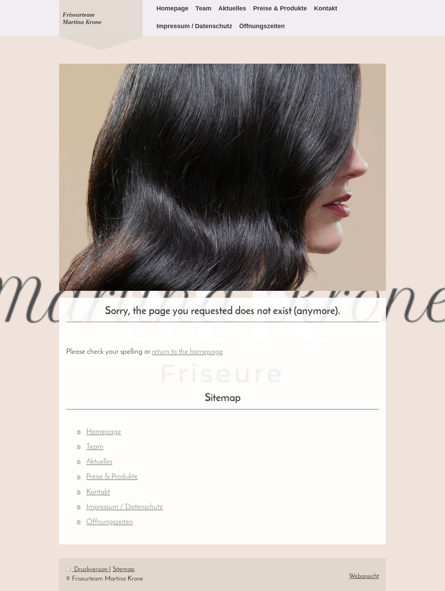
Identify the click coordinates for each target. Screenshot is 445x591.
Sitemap (124, 569)
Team (94, 446)
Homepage (103, 432)
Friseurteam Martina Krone (82, 18)
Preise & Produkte (112, 476)
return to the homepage (187, 352)
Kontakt (98, 492)
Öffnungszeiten (109, 522)
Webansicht (364, 576)
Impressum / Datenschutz (124, 507)
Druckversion (90, 569)
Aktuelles (99, 461)
